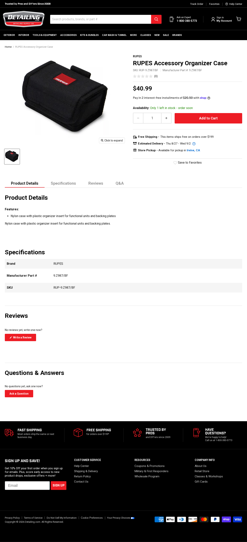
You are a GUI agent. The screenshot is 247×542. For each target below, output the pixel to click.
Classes (145, 35)
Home (8, 47)
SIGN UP (58, 486)
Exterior (9, 35)
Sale (166, 35)
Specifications (63, 183)
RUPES (137, 56)
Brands (177, 35)
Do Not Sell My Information (62, 517)
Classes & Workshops (209, 476)
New (157, 35)
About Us (200, 466)
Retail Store (202, 471)
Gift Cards (201, 481)
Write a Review (24, 338)
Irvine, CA (193, 150)
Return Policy (82, 476)
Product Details (24, 183)
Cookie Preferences (92, 518)
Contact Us (81, 481)
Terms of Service (33, 517)
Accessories (68, 35)
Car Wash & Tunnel (114, 35)
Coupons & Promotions (149, 466)
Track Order (196, 4)
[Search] (156, 19)
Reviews (95, 183)
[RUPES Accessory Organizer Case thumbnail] (12, 156)
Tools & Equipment (45, 35)
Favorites (214, 4)
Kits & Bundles (89, 35)
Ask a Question (21, 394)
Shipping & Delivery (86, 471)
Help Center (235, 4)
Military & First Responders (151, 471)
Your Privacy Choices (118, 517)
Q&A (120, 183)
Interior (23, 35)
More (133, 35)
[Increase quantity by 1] (167, 118)
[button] (145, 76)
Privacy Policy (12, 517)
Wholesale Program (146, 476)
